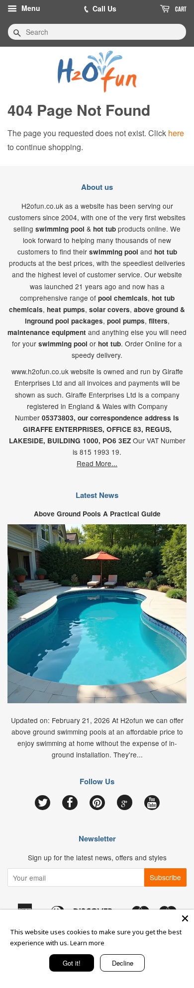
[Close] (185, 918)
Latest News (97, 495)
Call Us (104, 8)
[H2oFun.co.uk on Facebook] (70, 803)
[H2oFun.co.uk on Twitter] (42, 803)
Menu (29, 8)
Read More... (97, 463)
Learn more (87, 942)
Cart (180, 9)
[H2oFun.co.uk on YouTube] (152, 803)
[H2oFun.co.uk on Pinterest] (97, 803)
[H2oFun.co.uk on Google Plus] (124, 803)
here (176, 133)
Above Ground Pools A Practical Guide (97, 513)
